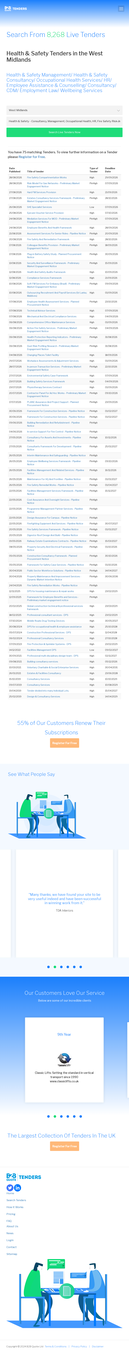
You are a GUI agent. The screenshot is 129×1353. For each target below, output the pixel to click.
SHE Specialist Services (39, 207)
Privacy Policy (79, 1346)
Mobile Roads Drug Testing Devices (46, 620)
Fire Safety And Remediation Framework (48, 239)
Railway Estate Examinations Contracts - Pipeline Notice (56, 541)
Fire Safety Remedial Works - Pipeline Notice (50, 485)
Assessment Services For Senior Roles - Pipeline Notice (56, 233)
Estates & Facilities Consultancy (44, 673)
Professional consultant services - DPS (47, 615)
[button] (48, 967)
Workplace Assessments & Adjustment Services (53, 360)
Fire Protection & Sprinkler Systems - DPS (49, 644)
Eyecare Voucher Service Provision (45, 213)
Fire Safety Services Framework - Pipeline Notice (53, 529)
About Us (12, 1226)
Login (10, 1240)
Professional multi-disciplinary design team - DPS (52, 655)
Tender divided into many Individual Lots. (48, 690)
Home (10, 1193)
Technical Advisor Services (41, 310)
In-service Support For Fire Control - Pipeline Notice (54, 431)
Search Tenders (16, 1200)
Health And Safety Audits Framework (46, 272)
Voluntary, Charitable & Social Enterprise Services (53, 667)
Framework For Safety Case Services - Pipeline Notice (55, 564)
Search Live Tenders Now (64, 132)
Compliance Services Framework (44, 278)
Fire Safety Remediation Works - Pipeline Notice (52, 585)
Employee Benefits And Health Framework (49, 227)
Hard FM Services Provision (41, 192)
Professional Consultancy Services (45, 638)
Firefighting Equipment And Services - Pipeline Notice (55, 523)
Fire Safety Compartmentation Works (47, 177)
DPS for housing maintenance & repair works (50, 591)
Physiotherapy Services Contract (44, 387)
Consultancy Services (38, 679)
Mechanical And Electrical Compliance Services (51, 316)
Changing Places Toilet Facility (43, 355)
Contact (11, 1247)
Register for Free (32, 157)
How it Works (14, 1207)
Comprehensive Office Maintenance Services (51, 322)
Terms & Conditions (56, 1346)
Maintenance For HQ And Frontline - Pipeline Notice (54, 479)
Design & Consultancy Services (43, 696)
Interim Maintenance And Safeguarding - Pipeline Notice (56, 455)
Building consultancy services (42, 661)
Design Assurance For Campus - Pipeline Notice (52, 517)
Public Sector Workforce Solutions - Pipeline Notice (54, 570)
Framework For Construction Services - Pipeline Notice (56, 411)
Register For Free (64, 743)
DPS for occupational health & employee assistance (54, 626)
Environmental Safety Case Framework (47, 375)
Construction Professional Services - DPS (49, 632)
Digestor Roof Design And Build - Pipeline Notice (52, 535)
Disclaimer (98, 1346)
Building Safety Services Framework (46, 381)
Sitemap (11, 1254)
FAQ (8, 1221)
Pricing (10, 1214)
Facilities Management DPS (41, 650)
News (10, 1233)
